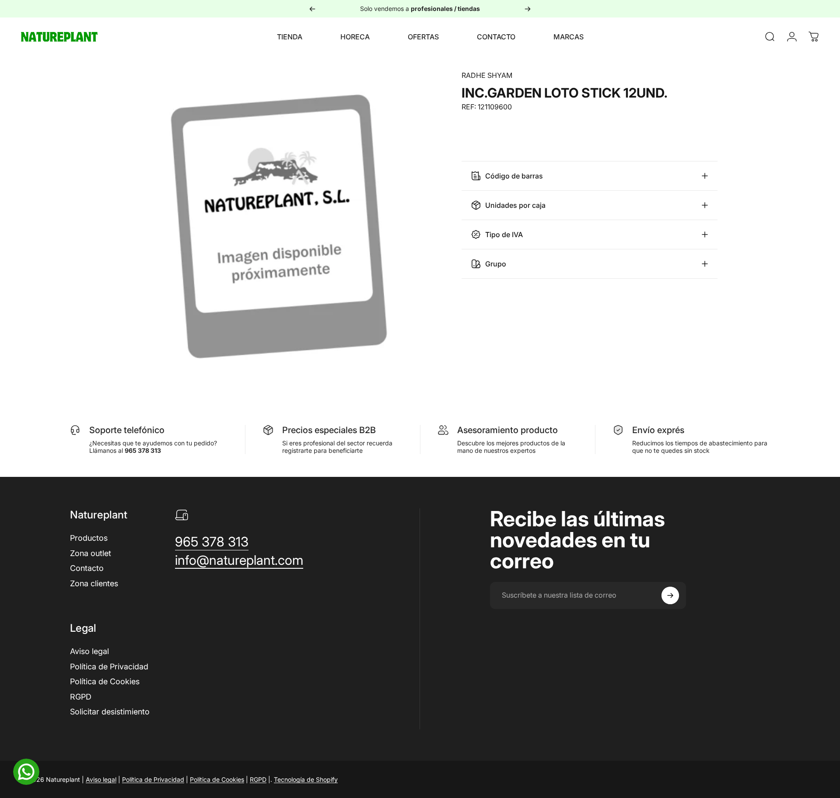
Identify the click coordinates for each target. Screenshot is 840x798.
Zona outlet (90, 553)
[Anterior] (312, 9)
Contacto (87, 568)
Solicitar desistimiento (110, 711)
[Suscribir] (670, 595)
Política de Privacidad (109, 666)
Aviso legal (89, 651)
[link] (211, 542)
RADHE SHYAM (487, 75)
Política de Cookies (105, 681)
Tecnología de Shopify (306, 779)
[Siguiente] (527, 9)
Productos (89, 537)
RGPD (80, 696)
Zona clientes (94, 583)
